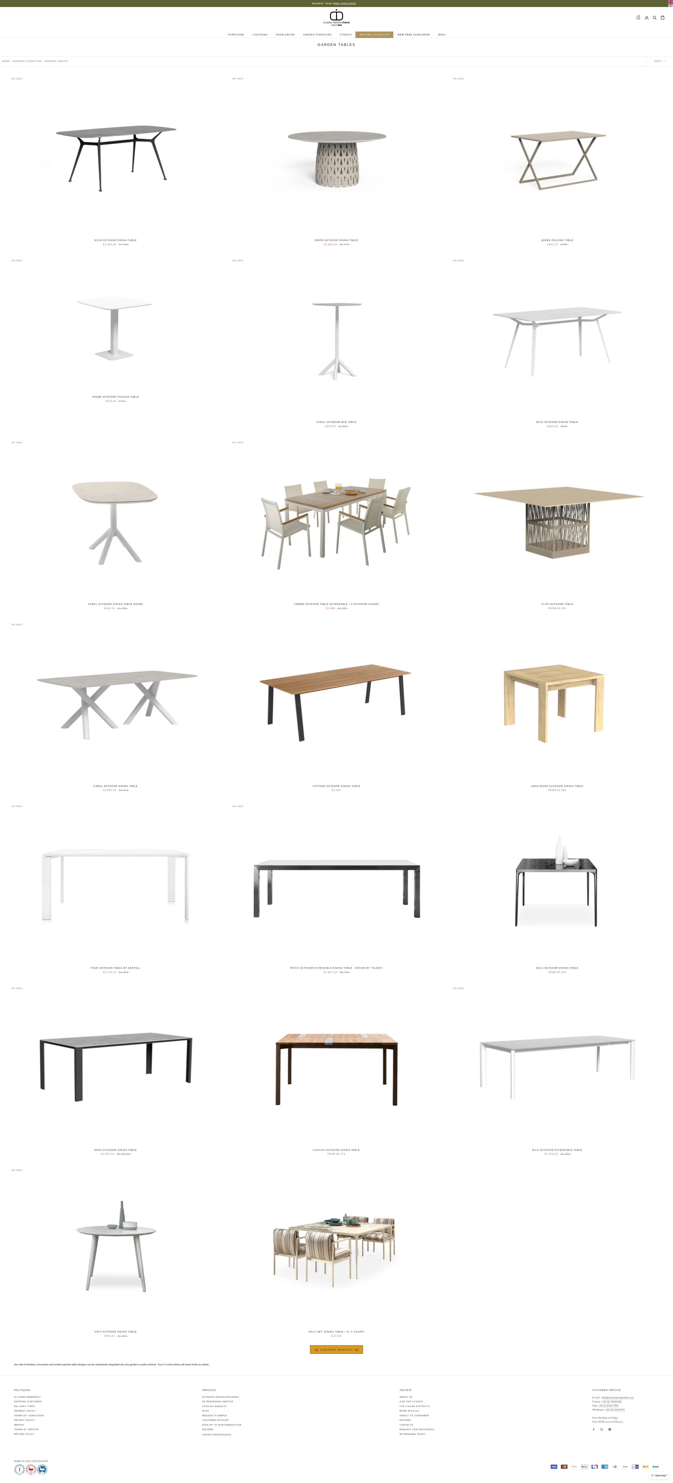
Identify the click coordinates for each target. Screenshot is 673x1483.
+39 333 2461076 (615, 1409)
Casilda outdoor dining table (336, 1150)
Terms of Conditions (29, 1416)
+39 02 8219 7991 (608, 1405)
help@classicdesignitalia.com (617, 1397)
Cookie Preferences (217, 1435)
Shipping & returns (28, 1401)
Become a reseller (375, 34)
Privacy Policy (24, 1420)
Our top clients (411, 1401)
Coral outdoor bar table (336, 422)
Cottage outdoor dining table (336, 786)
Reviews (207, 1429)
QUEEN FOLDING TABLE (557, 240)
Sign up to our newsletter (222, 1425)
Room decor (285, 34)
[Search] (655, 17)
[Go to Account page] (646, 17)
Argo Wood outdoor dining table (557, 786)
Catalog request (214, 1406)
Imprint (19, 1425)
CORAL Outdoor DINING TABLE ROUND (115, 604)
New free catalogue (414, 34)
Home (6, 61)
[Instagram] (601, 1429)
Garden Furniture (317, 34)
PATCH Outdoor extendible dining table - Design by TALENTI (336, 968)
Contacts (406, 1425)
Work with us (409, 1411)
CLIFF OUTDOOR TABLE (557, 604)
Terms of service (26, 1429)
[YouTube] (610, 1429)
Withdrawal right (412, 1434)
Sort (658, 61)
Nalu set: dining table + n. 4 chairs (336, 1332)
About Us (406, 1397)
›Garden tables (56, 61)
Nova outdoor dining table (115, 240)
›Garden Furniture (27, 61)
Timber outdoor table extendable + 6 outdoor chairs (336, 604)
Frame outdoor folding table (115, 397)
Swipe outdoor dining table (336, 240)
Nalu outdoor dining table (557, 968)
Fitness (346, 34)
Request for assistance (417, 1429)
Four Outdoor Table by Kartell (116, 968)
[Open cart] (662, 17)
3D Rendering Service (217, 1401)
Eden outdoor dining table (115, 1150)
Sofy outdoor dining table (115, 1332)
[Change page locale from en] (670, 3)
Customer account (215, 1420)
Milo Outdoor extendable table (557, 1150)
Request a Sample (214, 1416)
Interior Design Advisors (220, 1397)
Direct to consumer (414, 1416)
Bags (442, 34)
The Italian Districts (415, 1406)
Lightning (260, 34)
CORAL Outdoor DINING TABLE (115, 786)
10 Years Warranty (27, 1397)
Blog (205, 1411)
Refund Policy (24, 1434)
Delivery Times (24, 1406)
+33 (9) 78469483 (612, 1401)
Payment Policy (25, 1411)
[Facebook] (593, 1429)
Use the (303, 3)
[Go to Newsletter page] (638, 17)
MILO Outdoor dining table (557, 422)
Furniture (236, 34)
